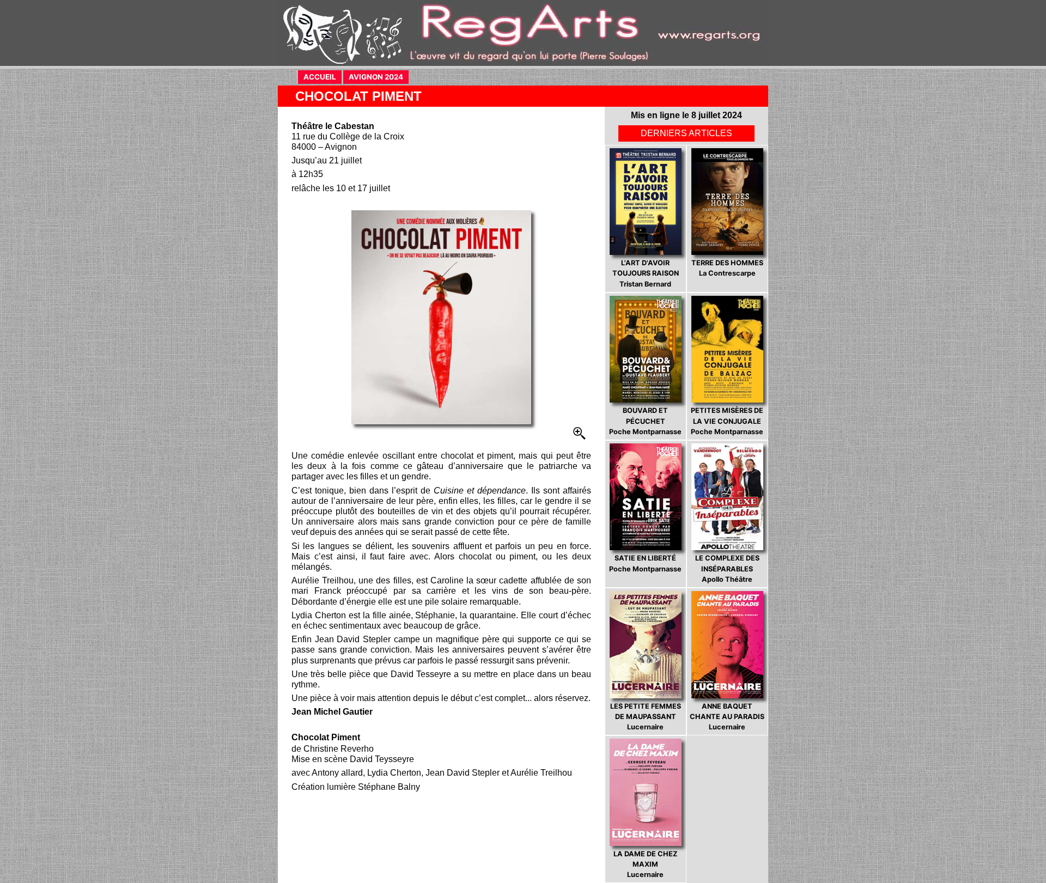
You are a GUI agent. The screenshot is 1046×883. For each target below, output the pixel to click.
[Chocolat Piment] (441, 317)
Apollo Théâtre (727, 568)
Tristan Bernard (645, 273)
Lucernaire (645, 716)
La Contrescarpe (727, 268)
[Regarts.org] (523, 33)
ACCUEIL (322, 76)
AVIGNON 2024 (379, 76)
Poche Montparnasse (645, 420)
